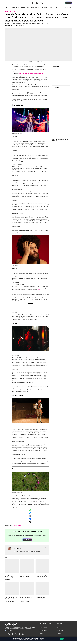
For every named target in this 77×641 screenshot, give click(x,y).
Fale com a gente (17, 525)
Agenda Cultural (10, 11)
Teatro (32, 7)
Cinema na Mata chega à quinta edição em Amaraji (42, 575)
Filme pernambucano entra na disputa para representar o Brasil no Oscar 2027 (12, 577)
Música (7, 7)
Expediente (42, 633)
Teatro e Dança (24, 305)
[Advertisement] (61, 128)
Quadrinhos (15, 7)
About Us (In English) (43, 627)
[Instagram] (67, 7)
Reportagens (45, 7)
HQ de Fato (59, 633)
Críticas (52, 7)
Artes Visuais (38, 7)
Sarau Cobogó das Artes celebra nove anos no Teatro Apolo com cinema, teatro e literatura (26, 599)
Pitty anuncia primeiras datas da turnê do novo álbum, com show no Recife (42, 599)
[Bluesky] (66, 7)
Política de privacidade (44, 631)
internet (13, 161)
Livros (27, 7)
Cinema (22, 7)
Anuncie (41, 628)
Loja (56, 7)
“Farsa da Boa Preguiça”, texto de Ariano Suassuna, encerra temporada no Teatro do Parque (32, 307)
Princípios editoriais (43, 630)
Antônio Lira (9, 25)
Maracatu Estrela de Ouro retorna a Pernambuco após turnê (31, 73)
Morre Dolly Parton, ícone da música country (26, 575)
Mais (59, 7)
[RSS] (69, 7)
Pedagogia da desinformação (57, 81)
